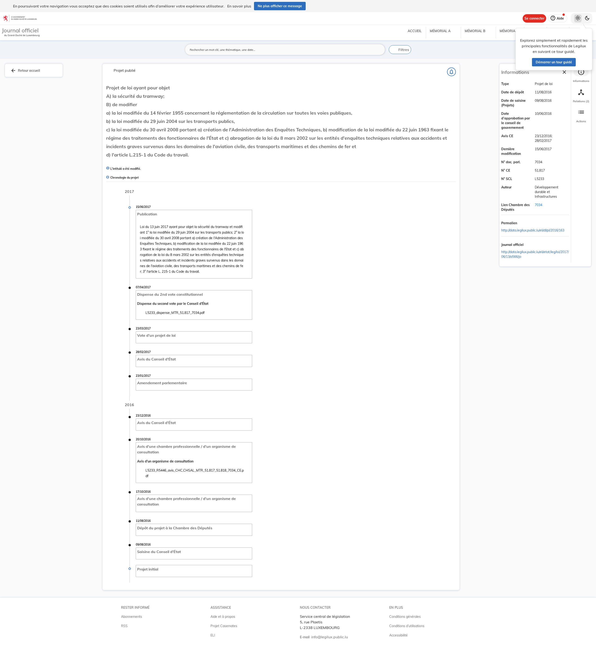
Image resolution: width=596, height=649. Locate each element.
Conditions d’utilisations (406, 626)
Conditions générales (405, 617)
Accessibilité (398, 635)
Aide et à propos (222, 617)
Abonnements (131, 617)
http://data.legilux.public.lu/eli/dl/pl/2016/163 (532, 230)
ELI (212, 635)
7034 (538, 205)
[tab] (581, 76)
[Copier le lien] (523, 223)
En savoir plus (239, 6)
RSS (124, 626)
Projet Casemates (223, 626)
